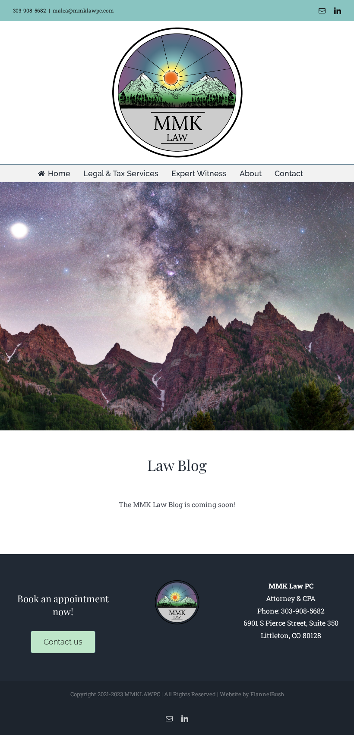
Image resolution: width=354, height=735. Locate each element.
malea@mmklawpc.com (83, 10)
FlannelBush (267, 694)
